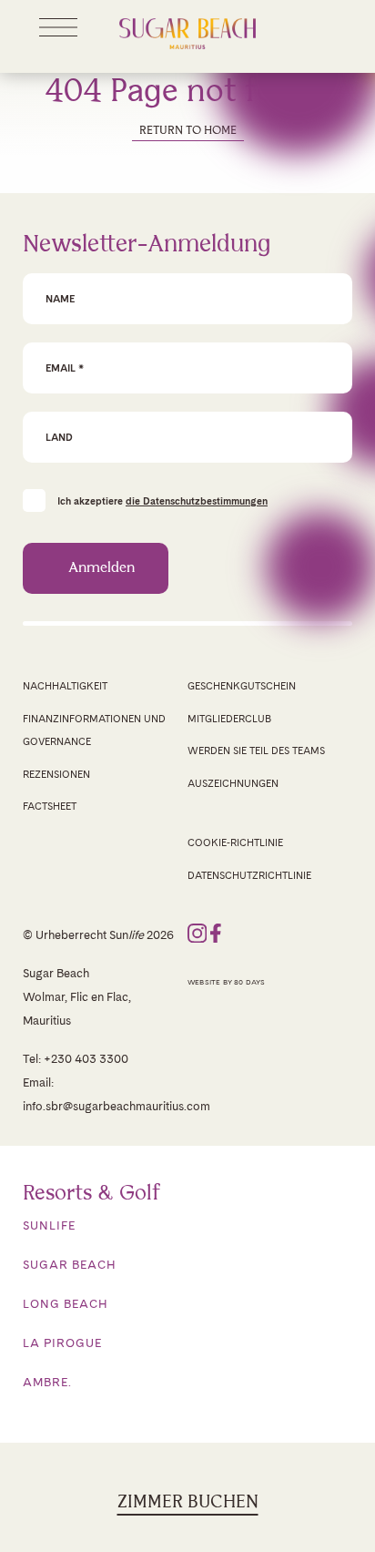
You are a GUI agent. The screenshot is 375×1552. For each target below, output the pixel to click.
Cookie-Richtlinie (235, 842)
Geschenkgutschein (242, 685)
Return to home (188, 131)
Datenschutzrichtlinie (249, 875)
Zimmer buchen (187, 1502)
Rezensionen (56, 774)
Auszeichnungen (233, 783)
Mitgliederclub (229, 718)
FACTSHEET (49, 806)
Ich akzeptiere (162, 500)
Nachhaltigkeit (65, 685)
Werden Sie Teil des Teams (256, 750)
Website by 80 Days (227, 981)
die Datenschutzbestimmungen (197, 501)
